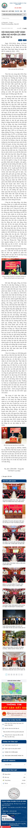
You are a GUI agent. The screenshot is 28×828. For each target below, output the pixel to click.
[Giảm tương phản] (26, 28)
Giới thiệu (11, 11)
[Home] (4, 5)
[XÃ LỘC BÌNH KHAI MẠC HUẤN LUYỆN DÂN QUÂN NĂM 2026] (14, 554)
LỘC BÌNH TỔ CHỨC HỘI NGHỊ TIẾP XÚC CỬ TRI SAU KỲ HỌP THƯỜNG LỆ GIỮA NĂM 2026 (13, 521)
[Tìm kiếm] (25, 18)
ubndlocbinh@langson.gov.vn (14, 813)
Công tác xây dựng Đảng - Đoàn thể (10, 24)
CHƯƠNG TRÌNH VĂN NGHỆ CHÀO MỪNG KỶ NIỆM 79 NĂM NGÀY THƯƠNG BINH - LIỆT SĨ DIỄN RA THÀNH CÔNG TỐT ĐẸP (14, 605)
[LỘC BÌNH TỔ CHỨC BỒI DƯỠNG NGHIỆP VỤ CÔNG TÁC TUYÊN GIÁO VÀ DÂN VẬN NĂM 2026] (14, 533)
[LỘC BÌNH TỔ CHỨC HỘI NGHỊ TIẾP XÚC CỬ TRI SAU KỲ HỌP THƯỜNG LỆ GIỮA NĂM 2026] (14, 512)
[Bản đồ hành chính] (11, 688)
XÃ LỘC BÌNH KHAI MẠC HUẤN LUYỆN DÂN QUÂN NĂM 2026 (14, 563)
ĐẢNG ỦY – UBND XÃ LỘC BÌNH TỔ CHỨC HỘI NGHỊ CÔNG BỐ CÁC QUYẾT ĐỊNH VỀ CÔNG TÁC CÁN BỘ (14, 668)
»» (21, 674)
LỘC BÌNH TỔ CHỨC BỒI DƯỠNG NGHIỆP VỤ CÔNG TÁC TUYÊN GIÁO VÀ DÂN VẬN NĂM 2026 (14, 542)
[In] (23, 28)
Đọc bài (20, 40)
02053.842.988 (13, 811)
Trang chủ (4, 11)
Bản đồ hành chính (14, 680)
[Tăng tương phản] (24, 28)
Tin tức (17, 11)
